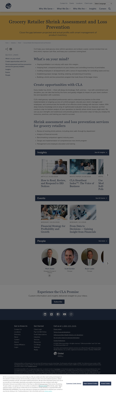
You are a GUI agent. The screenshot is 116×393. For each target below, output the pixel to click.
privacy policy (43, 386)
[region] (58, 383)
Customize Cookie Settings (73, 383)
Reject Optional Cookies (90, 383)
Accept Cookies (105, 383)
